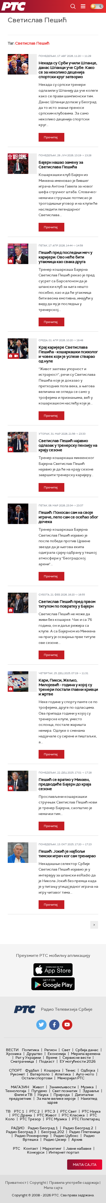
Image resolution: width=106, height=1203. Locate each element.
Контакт (30, 1148)
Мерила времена (85, 1053)
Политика (30, 1050)
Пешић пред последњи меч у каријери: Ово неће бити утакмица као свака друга (65, 257)
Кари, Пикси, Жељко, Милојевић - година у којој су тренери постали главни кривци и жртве (68, 687)
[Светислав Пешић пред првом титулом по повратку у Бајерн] (18, 603)
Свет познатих (64, 1091)
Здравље (91, 1091)
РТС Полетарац (86, 1119)
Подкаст (47, 1061)
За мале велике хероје (56, 1098)
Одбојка (88, 1070)
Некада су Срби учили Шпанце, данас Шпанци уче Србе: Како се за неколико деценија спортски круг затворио (68, 69)
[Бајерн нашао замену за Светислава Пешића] (18, 163)
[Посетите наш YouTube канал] (67, 1025)
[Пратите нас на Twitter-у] (41, 1025)
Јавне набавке (78, 1148)
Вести (12, 1050)
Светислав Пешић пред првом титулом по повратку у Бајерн (67, 604)
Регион (50, 1050)
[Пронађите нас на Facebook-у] (54, 1025)
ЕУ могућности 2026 (78, 1061)
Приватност (15, 1182)
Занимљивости (62, 1087)
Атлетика (63, 1074)
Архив (77, 1139)
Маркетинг (51, 1148)
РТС (16, 1148)
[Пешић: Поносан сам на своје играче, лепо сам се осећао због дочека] (18, 514)
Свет (66, 1050)
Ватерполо (40, 1074)
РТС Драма (22, 1115)
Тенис (70, 1070)
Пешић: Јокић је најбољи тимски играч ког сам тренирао (67, 854)
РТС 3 (50, 1111)
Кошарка (52, 1070)
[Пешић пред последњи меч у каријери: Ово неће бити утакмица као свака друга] (18, 254)
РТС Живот (47, 1115)
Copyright (38, 1182)
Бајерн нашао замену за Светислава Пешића (61, 165)
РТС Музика (56, 1119)
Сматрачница (22, 1061)
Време (51, 1057)
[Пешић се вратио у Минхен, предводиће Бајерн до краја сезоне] (18, 781)
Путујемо (39, 1091)
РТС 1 (19, 1111)
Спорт (15, 1070)
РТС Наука (91, 1111)
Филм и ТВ (23, 1094)
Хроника (13, 1053)
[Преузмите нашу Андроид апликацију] (53, 983)
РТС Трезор (30, 1119)
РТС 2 (34, 1111)
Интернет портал (64, 1152)
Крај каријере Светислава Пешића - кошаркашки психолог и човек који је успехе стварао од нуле (68, 354)
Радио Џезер (54, 1139)
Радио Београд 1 (43, 1128)
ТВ (8, 1111)
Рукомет (17, 1074)
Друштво (34, 1053)
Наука (43, 1094)
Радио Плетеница (84, 1131)
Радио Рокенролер (31, 1135)
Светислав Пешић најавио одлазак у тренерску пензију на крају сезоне (68, 445)
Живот (38, 1087)
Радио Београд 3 (21, 1131)
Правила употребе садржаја (74, 1182)
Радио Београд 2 (78, 1128)
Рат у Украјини (28, 1057)
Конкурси (35, 1152)
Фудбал (32, 1070)
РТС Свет (68, 1111)
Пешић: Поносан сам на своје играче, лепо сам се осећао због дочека (68, 517)
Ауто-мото (85, 1074)
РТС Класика (73, 1115)
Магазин (20, 1087)
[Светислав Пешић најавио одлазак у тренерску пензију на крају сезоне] (18, 442)
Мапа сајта (84, 1164)
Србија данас (87, 1050)
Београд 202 (52, 1131)
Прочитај (51, 137)
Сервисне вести (77, 1057)
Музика (87, 1087)
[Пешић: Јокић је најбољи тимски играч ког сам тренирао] (18, 852)
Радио (17, 1128)
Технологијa (15, 1091)
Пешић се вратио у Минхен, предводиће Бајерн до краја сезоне (65, 784)
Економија (57, 1053)
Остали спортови (37, 1078)
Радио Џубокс (66, 1135)
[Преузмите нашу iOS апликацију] (53, 969)
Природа (62, 1094)
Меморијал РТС (70, 1078)
